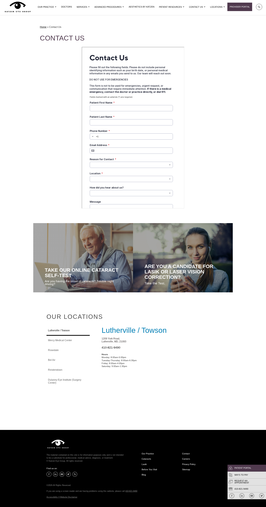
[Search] (259, 7)
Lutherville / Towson (134, 330)
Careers (186, 459)
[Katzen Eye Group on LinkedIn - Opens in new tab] (242, 496)
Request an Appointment (241, 482)
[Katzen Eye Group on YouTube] (251, 496)
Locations (216, 7)
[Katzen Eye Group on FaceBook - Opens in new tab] (232, 496)
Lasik (144, 464)
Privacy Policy (188, 464)
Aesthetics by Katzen (141, 7)
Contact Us (196, 7)
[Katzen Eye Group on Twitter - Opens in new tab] (261, 496)
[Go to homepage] (18, 7)
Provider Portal (240, 7)
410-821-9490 (241, 489)
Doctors (66, 7)
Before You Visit (149, 469)
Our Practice (148, 453)
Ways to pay (241, 475)
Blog (144, 474)
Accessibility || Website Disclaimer (61, 497)
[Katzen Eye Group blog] (74, 474)
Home (43, 27)
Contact (186, 453)
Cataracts (146, 459)
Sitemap (186, 469)
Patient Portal (242, 468)
